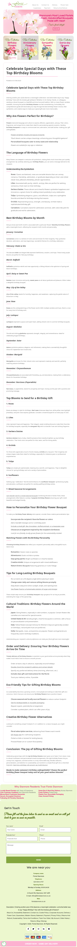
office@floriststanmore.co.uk (41, 896)
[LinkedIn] (44, 929)
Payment (47, 8)
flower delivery (27, 514)
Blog (38, 921)
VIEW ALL (56, 28)
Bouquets (26, 566)
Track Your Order (44, 918)
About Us (35, 5)
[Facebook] (28, 929)
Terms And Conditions (30, 918)
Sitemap (44, 921)
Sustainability (17, 918)
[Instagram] (38, 929)
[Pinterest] (49, 929)
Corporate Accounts (56, 912)
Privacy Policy (56, 915)
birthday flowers (38, 162)
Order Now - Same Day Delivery (41, 943)
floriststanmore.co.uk (38, 901)
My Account (55, 918)
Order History (64, 918)
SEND (38, 860)
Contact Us (45, 5)
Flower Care (64, 5)
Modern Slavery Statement (34, 915)
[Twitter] (33, 929)
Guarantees (37, 8)
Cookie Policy (44, 912)
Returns (33, 921)
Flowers (8, 123)
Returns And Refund (60, 8)
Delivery (54, 5)
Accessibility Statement (22, 912)
